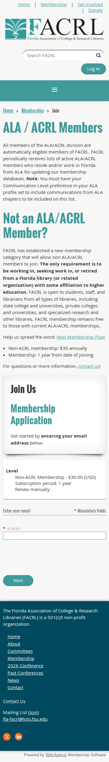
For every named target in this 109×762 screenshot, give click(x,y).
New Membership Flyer (81, 337)
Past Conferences (25, 673)
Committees (20, 651)
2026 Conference (25, 665)
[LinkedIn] (18, 736)
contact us (88, 366)
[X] (7, 736)
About (14, 644)
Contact (15, 687)
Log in (93, 69)
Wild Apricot (56, 755)
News (13, 680)
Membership (54, 4)
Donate (95, 10)
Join (34, 712)
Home (24, 4)
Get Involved (90, 4)
